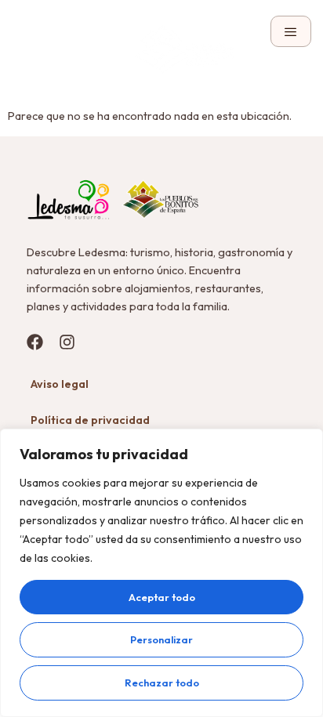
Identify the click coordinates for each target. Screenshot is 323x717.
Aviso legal (60, 384)
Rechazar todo (162, 682)
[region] (161, 573)
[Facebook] (35, 342)
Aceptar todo (162, 597)
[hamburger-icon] (290, 31)
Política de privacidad (90, 420)
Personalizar (161, 639)
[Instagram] (67, 342)
